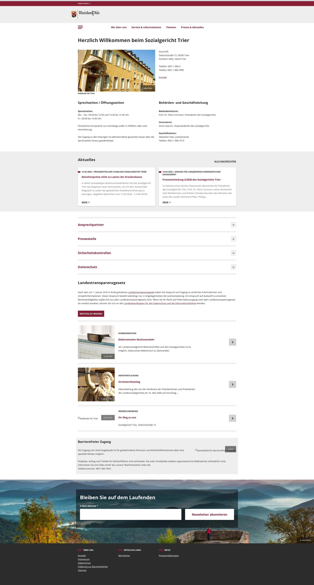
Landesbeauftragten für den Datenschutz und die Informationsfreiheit (160, 303)
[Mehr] (157, 342)
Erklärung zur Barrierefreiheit (93, 566)
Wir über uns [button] (119, 27)
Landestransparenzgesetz (141, 292)
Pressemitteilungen (169, 555)
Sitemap (82, 570)
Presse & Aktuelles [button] (192, 27)
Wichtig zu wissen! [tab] (91, 313)
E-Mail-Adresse (89, 505)
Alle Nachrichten (225, 161)
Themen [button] (171, 27)
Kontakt (163, 77)
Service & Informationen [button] (146, 27)
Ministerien (124, 555)
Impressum (84, 559)
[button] (80, 27)
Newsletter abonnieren (209, 514)
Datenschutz (84, 562)
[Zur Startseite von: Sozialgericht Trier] (85, 14)
